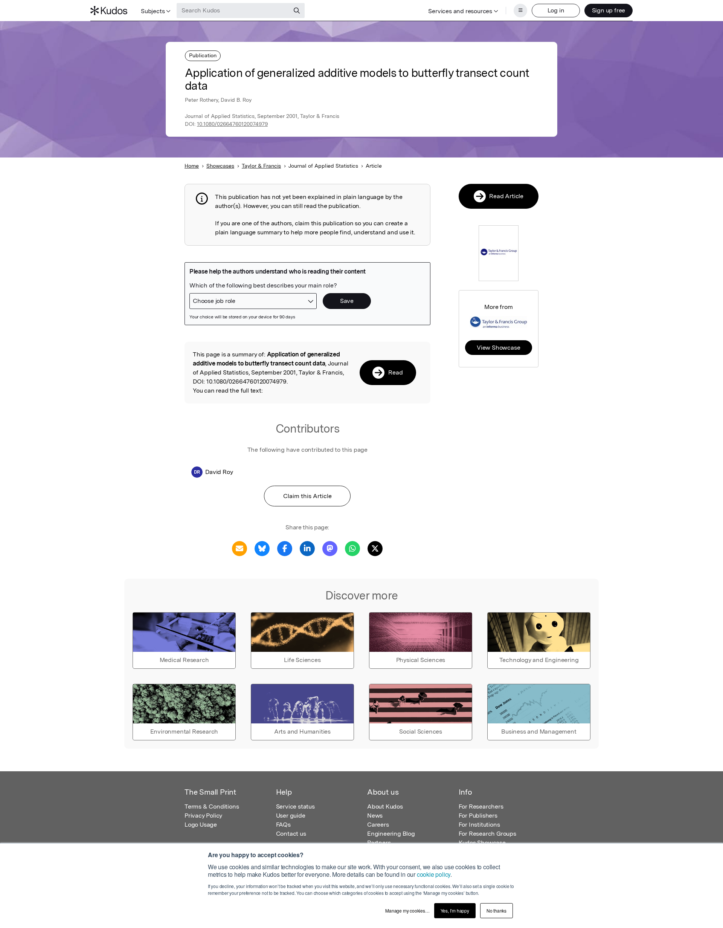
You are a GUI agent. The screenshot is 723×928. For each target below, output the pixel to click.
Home (192, 166)
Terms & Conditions (212, 806)
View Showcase (498, 347)
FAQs (283, 824)
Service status (295, 806)
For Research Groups (487, 833)
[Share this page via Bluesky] (262, 548)
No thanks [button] (496, 910)
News (375, 815)
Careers (378, 824)
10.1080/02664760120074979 (232, 124)
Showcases (220, 166)
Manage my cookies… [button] (407, 910)
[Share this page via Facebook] (284, 548)
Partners (378, 842)
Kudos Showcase (482, 842)
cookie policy (433, 874)
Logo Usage (201, 824)
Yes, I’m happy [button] (455, 910)
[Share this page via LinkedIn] (307, 548)
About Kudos (385, 806)
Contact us (291, 833)
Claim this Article (307, 496)
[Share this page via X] (375, 548)
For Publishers (478, 815)
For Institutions (479, 824)
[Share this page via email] (239, 548)
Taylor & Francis (261, 166)
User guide (290, 815)
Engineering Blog (391, 833)
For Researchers (481, 806)
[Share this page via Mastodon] (329, 548)
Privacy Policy (203, 815)
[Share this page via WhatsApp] (352, 548)
